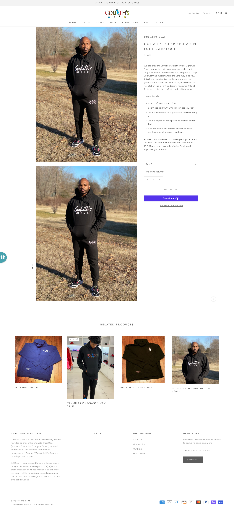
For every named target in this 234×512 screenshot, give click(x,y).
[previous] (8, 370)
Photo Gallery (140, 453)
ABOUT (86, 22)
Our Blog (137, 448)
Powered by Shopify (43, 504)
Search (207, 13)
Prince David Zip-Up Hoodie (136, 387)
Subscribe (193, 460)
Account (193, 13)
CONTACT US (130, 22)
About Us (137, 439)
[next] (225, 370)
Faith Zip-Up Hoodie (26, 387)
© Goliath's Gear (20, 501)
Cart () (221, 13)
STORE (100, 22)
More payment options (171, 204)
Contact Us (139, 444)
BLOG (113, 22)
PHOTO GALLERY (154, 22)
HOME (73, 22)
